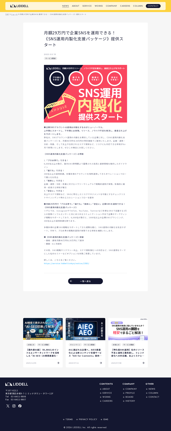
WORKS (99, 6)
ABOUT (75, 6)
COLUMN (138, 6)
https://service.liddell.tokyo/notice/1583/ (66, 263)
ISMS (105, 419)
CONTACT (153, 6)
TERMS (69, 419)
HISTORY (130, 401)
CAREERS (125, 6)
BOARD (130, 397)
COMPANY (111, 6)
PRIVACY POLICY (88, 419)
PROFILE (130, 393)
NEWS (65, 6)
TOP (7, 14)
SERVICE (87, 6)
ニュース (14, 14)
